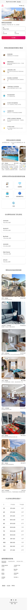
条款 (15, 603)
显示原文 (19, 1)
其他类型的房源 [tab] (11, 561)
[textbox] (7, 33)
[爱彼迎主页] (3, 5)
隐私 (12, 603)
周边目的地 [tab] (4, 561)
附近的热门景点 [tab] (20, 561)
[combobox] (13, 29)
